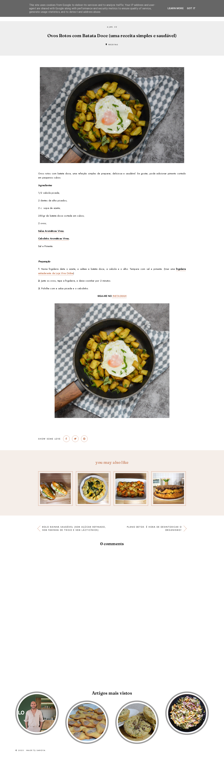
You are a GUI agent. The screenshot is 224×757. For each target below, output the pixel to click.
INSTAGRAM (119, 296)
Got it (191, 8)
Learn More (176, 8)
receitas (113, 44)
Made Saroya (35, 750)
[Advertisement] (98, 654)
